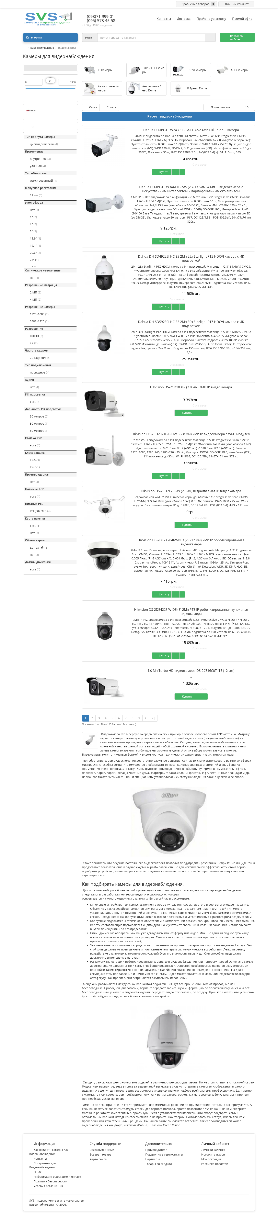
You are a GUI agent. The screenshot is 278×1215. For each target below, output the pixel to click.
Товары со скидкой (158, 1164)
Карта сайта (98, 1159)
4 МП (35, 299)
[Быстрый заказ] (175, 172)
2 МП (35, 292)
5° (33, 231)
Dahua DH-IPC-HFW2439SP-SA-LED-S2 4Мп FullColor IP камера (191, 130)
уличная (38, 166)
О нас (38, 1172)
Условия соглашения (48, 1186)
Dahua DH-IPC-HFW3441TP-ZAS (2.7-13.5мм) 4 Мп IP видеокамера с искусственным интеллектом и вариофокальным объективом (191, 189)
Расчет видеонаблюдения (169, 116)
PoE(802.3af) (40, 511)
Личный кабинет (213, 1150)
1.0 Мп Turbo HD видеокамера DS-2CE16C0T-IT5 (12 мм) (191, 671)
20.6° (35, 253)
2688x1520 (39, 321)
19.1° (35, 245)
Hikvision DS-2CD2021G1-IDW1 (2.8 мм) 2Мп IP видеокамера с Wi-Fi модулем (191, 434)
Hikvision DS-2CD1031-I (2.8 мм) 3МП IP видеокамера (191, 387)
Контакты (40, 1158)
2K (33, 343)
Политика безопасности (50, 1181)
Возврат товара (101, 1154)
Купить (163, 172)
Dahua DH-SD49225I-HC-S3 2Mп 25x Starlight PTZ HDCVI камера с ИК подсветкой (191, 258)
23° (34, 260)
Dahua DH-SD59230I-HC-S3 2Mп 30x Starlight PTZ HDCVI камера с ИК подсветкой (191, 324)
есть (35, 402)
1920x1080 (39, 314)
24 (33, 267)
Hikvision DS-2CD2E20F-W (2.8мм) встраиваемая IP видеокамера (191, 491)
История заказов (213, 1154)
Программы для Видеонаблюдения (42, 1165)
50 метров (39, 423)
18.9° (35, 238)
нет (34, 210)
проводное (39, 372)
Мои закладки (211, 1159)
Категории (34, 37)
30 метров (39, 416)
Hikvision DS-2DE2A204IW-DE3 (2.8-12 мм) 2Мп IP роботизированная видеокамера (191, 542)
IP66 (35, 460)
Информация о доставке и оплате (57, 1177)
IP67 (35, 467)
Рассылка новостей (214, 1164)
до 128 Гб (38, 547)
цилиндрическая (44, 144)
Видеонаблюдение (42, 47)
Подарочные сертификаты (164, 1154)
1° (33, 217)
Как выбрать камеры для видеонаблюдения (49, 1152)
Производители (156, 1150)
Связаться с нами (102, 1150)
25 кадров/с (40, 358)
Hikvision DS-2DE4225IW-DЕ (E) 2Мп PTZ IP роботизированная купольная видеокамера (191, 612)
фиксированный (43, 180)
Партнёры (152, 1159)
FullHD (36, 336)
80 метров (39, 431)
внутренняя (40, 159)
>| (153, 718)
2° (33, 224)
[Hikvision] (30, 110)
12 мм (36, 195)
